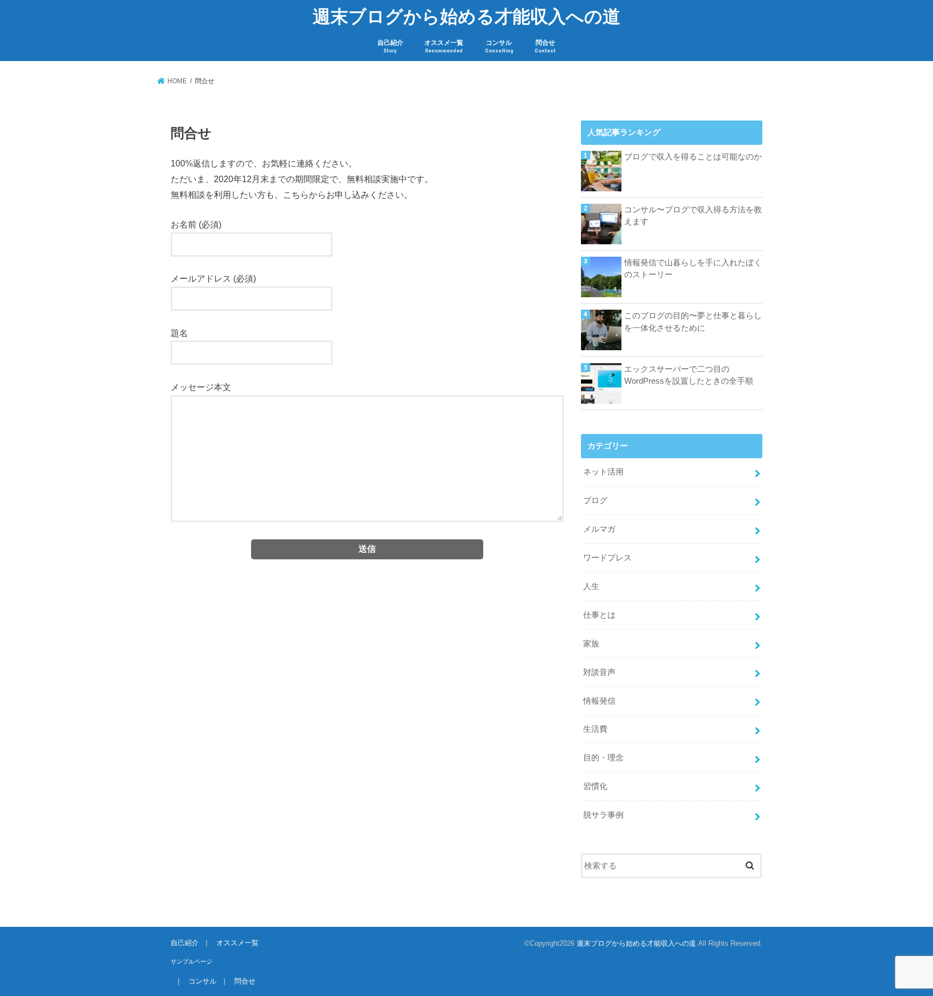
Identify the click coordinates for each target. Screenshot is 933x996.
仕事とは (599, 615)
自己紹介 (390, 46)
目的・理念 (603, 757)
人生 (591, 586)
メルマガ (599, 529)
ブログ (595, 500)
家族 (591, 643)
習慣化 (595, 786)
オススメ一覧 (443, 46)
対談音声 (599, 672)
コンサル (499, 46)
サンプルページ (191, 961)
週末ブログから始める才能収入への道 (466, 15)
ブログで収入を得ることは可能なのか (693, 156)
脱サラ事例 (603, 815)
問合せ (545, 46)
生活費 (595, 729)
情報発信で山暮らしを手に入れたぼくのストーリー (693, 268)
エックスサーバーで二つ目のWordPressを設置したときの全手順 (688, 375)
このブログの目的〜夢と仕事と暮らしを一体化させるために (693, 321)
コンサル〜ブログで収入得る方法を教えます (693, 215)
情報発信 (599, 701)
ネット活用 (603, 471)
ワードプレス (607, 557)
